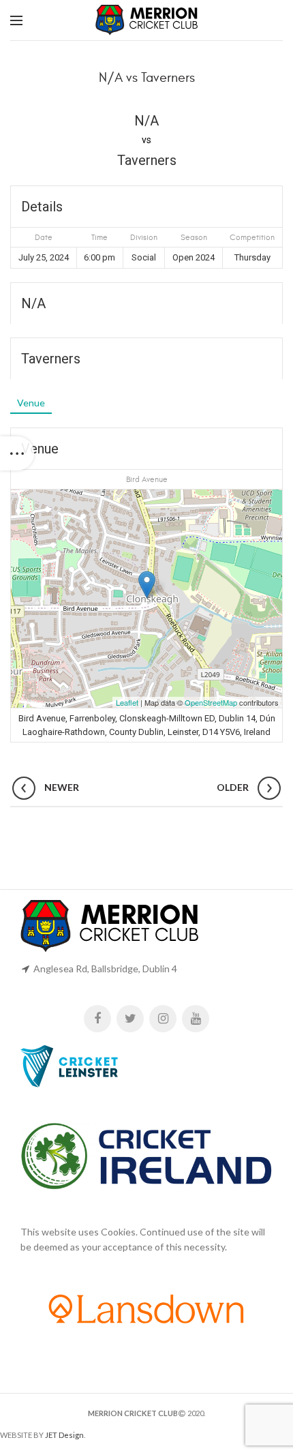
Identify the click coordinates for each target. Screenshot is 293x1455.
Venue (31, 402)
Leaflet (127, 702)
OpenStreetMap (211, 702)
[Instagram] (162, 1018)
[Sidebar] (17, 453)
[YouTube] (195, 1018)
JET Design (64, 1434)
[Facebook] (97, 1018)
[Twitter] (130, 1018)
